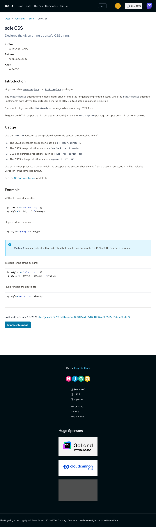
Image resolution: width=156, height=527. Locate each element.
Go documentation (24, 178)
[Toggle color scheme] (118, 6)
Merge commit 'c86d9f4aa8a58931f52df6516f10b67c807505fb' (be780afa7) (84, 316)
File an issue (77, 406)
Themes (38, 5)
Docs (28, 5)
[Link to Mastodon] (149, 6)
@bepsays (77, 399)
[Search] (102, 5)
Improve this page (17, 324)
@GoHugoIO (78, 389)
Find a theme (77, 416)
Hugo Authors (82, 368)
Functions (19, 18)
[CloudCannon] (78, 468)
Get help (75, 411)
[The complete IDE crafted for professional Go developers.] (78, 446)
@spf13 (75, 394)
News (20, 5)
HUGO (8, 6)
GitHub (64, 5)
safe (31, 18)
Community (51, 5)
